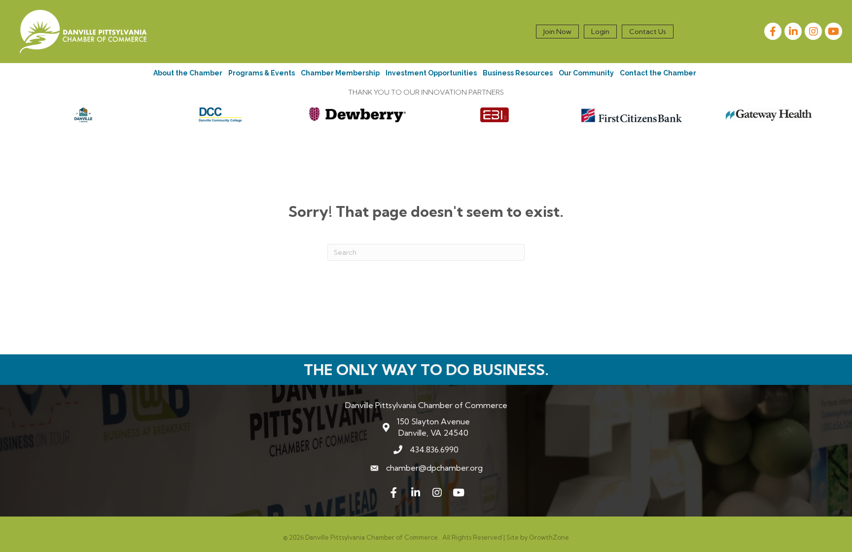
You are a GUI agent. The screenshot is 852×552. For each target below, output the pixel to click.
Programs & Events (261, 73)
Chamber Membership (340, 73)
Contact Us (647, 31)
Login (600, 31)
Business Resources (518, 73)
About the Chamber (187, 73)
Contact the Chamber (658, 73)
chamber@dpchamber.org (434, 468)
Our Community (586, 73)
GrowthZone (549, 537)
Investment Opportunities (431, 73)
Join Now (557, 31)
